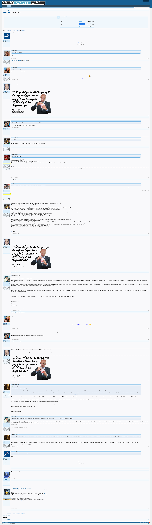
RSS (149, 522)
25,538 (9, 148)
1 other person (25, 60)
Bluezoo (13, 60)
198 (9, 199)
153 (9, 289)
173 (9, 63)
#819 (148, 478)
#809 (148, 233)
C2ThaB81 (5, 479)
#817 (148, 446)
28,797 (9, 166)
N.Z (11, 58)
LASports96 (5, 40)
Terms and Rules (147, 523)
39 (13, 30)
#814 (148, 380)
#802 (148, 58)
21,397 (9, 196)
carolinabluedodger (6, 284)
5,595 (9, 78)
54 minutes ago (29, 488)
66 (21, 30)
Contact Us (140, 522)
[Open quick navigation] (148, 10)
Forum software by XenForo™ (10, 523)
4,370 (9, 287)
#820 (148, 508)
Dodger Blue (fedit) (5, 522)
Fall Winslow (5, 145)
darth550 (5, 74)
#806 (148, 145)
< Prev (8, 30)
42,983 (9, 360)
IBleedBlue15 (5, 128)
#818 (148, 466)
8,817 (9, 395)
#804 (148, 115)
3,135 (9, 482)
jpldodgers (15, 60)
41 (16, 30)
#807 (148, 177)
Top (147, 522)
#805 (148, 127)
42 (17, 30)
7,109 (9, 61)
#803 (148, 79)
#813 (148, 339)
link (44, 493)
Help (143, 522)
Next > (24, 30)
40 (14, 30)
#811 (148, 310)
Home (145, 522)
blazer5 (13, 312)
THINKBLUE (19, 60)
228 (9, 150)
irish (12, 179)
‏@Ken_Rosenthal (20, 488)
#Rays (45, 489)
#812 (148, 328)
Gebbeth (5, 391)
